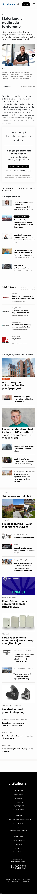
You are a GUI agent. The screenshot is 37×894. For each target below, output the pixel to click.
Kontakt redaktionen (18, 841)
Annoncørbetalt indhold (18, 830)
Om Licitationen (18, 852)
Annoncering (18, 802)
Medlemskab (18, 798)
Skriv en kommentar (27, 188)
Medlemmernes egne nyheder (16, 496)
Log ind (27, 171)
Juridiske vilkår (18, 823)
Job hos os (18, 848)
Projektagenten (18, 806)
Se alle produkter (18, 809)
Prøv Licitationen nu (18, 166)
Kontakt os (18, 844)
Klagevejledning (18, 827)
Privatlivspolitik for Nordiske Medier (18, 819)
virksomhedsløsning (25, 178)
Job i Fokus (8, 287)
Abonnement (18, 795)
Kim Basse (7, 86)
